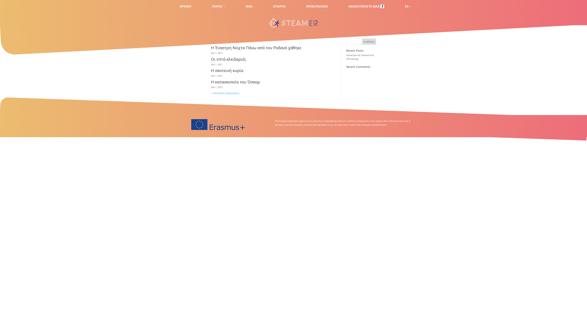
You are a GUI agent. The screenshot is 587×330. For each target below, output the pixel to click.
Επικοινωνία (317, 6)
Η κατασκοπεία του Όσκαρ (235, 82)
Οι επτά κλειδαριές (228, 59)
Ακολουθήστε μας (364, 6)
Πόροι (217, 6)
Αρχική (185, 6)
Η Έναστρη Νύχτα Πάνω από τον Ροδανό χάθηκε (256, 47)
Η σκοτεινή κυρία (227, 70)
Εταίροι (279, 6)
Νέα (249, 6)
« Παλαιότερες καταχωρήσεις (225, 93)
